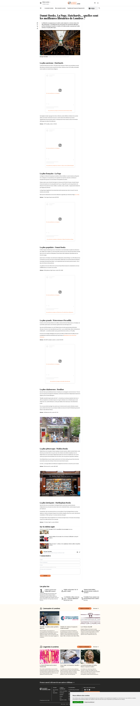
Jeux (69, 698)
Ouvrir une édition (63, 691)
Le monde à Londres (49, 8)
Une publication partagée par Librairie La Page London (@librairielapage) (60, 165)
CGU (61, 698)
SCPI (69, 691)
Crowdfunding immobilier (73, 689)
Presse (61, 696)
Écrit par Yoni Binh (44, 56)
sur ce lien (77, 194)
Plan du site (63, 704)
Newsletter (55, 692)
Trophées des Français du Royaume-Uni (75, 8)
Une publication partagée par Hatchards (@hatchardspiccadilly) (60, 110)
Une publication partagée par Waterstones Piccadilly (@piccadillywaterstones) (61, 312)
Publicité (61, 694)
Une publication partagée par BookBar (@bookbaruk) (60, 381)
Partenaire (62, 692)
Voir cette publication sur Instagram (53, 93)
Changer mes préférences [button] (89, 702)
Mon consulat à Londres (60, 8)
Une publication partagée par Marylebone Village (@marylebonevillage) (60, 239)
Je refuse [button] (80, 702)
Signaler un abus (63, 699)
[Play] (96, 8)
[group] (96, 8)
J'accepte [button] (75, 702)
